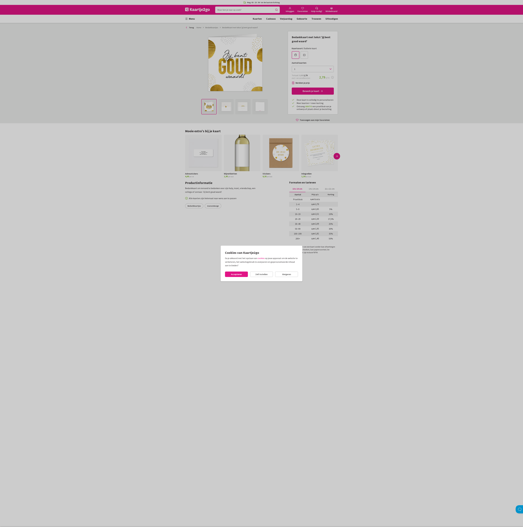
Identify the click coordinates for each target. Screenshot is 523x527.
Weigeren (286, 274)
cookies (261, 258)
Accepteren (236, 274)
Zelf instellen (261, 274)
